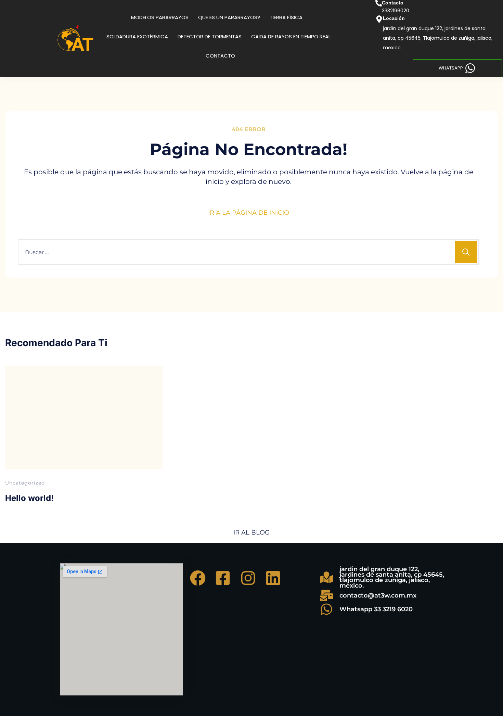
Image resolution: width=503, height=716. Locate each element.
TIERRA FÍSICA (286, 17)
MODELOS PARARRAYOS (160, 17)
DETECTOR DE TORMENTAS (210, 36)
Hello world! (29, 498)
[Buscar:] (248, 252)
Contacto (392, 2)
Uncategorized (25, 483)
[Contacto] (378, 3)
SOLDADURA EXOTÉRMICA (137, 36)
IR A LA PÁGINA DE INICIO (248, 212)
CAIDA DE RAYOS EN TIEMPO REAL (291, 36)
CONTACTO (220, 55)
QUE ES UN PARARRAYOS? (229, 17)
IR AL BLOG (251, 532)
